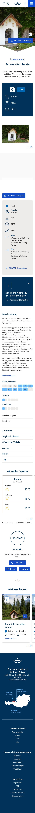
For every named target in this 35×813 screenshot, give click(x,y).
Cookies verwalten (17, 793)
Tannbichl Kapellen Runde (15, 626)
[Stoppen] (17, 47)
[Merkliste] (3, 3)
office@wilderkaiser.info (18, 679)
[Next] (31, 646)
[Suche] (25, 3)
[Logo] (17, 3)
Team (18, 739)
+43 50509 (18, 677)
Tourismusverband (17, 729)
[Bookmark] (30, 34)
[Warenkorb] (7, 3)
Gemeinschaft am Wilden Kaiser (17, 752)
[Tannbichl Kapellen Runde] (16, 607)
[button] (15, 134)
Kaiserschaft (17, 762)
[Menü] (31, 3)
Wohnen (17, 756)
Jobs (17, 742)
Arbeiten (17, 759)
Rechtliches (17, 779)
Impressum (17, 783)
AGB (17, 786)
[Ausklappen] (28, 283)
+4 (25, 616)
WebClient (18, 769)
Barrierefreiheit (17, 796)
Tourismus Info (17, 732)
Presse (17, 735)
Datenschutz (17, 789)
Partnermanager (17, 766)
